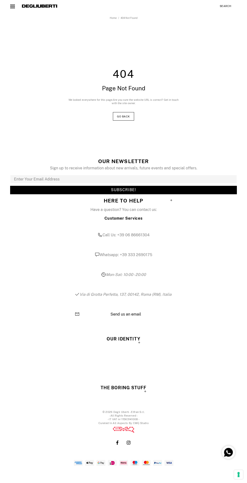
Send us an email (125, 314)
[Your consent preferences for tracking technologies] (238, 474)
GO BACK (123, 116)
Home (113, 17)
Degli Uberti (39, 6)
